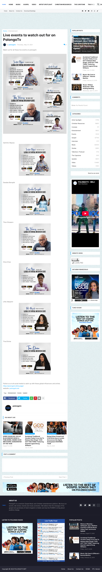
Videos (85, 166)
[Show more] (43, 398)
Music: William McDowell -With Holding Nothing (88, 86)
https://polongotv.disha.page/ (13, 386)
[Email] (39, 398)
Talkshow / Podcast (85, 152)
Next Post (62, 477)
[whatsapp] (94, 11)
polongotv (17, 406)
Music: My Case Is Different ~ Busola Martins (89, 76)
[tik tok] (98, 505)
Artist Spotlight (45, 4)
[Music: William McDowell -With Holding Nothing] (76, 87)
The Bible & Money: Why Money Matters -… (51, 547)
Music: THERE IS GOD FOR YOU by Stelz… (50, 554)
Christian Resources (63, 4)
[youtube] (88, 11)
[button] (93, 4)
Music (18, 4)
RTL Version (96, 569)
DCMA (88, 569)
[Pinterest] (35, 398)
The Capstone (79, 4)
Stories (85, 148)
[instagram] (91, 11)
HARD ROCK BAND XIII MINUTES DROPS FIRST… (49, 532)
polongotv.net (14, 388)
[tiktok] (97, 11)
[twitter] (85, 11)
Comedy (85, 127)
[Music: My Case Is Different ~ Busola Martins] (76, 77)
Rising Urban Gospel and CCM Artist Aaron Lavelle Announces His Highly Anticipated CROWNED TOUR (55, 439)
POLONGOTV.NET (43, 525)
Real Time (50, 561)
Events (19, 393)
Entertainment (13, 31)
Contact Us (19, 11)
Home (11, 4)
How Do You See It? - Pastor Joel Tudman (50, 540)
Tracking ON (56, 561)
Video (34, 4)
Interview (85, 141)
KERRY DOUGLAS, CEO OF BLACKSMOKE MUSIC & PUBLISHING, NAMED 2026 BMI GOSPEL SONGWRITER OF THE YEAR (12, 439)
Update (25, 393)
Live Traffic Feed (51, 521)
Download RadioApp (29, 11)
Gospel (26, 4)
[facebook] (82, 11)
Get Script (45, 561)
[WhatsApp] (31, 398)
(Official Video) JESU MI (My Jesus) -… (50, 543)
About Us (11, 11)
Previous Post (8, 477)
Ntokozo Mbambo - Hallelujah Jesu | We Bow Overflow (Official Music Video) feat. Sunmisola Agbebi (88, 527)
